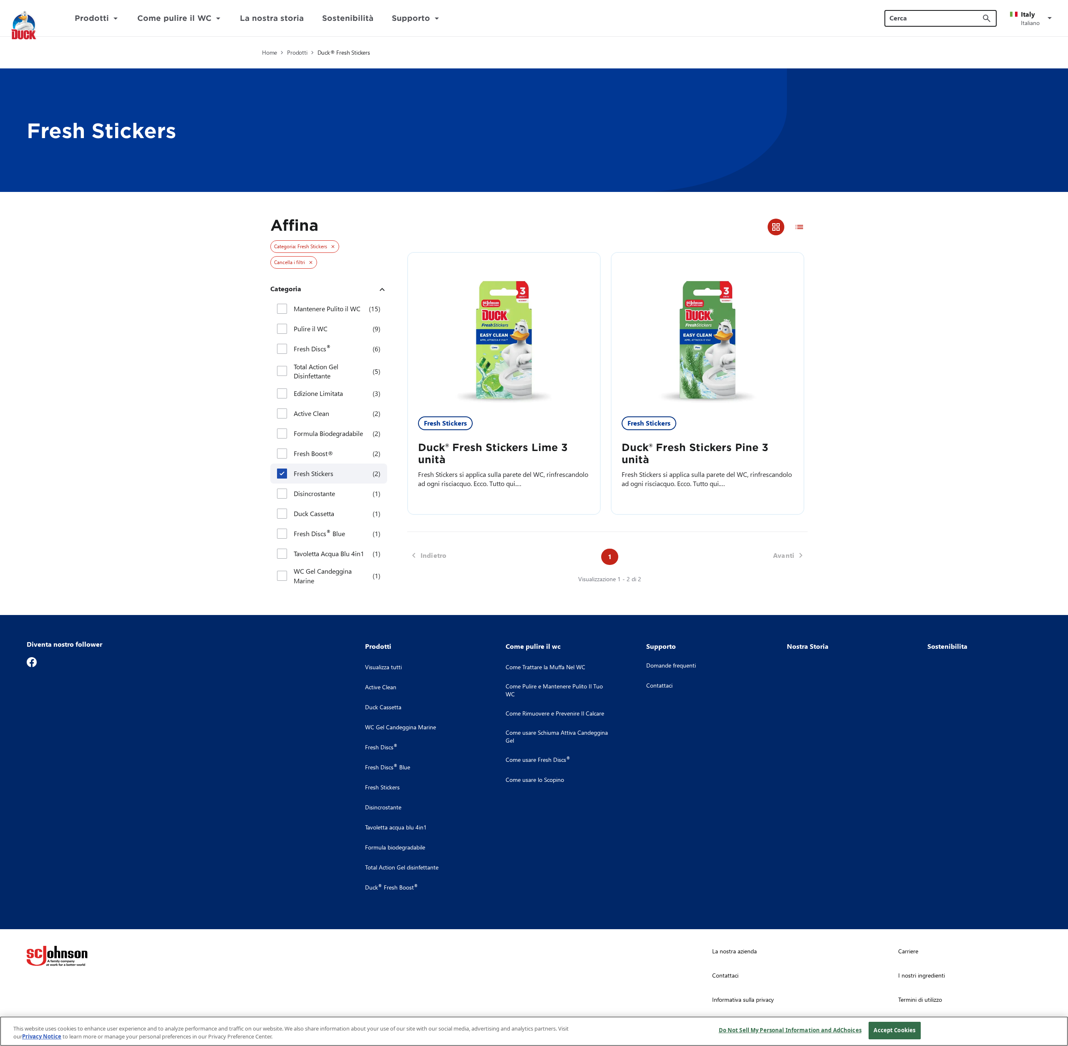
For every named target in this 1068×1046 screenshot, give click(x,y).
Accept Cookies (894, 1030)
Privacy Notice (41, 1037)
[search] (987, 18)
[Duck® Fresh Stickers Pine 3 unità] (708, 329)
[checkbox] (282, 309)
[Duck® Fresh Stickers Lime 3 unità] (504, 329)
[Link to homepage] (34, 26)
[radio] (776, 227)
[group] (788, 227)
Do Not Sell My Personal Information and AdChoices (790, 1030)
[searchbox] (935, 18)
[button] (1032, 18)
